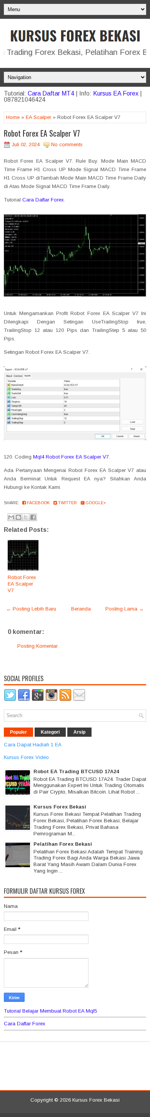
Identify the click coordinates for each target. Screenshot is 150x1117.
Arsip (79, 732)
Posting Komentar (37, 646)
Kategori (50, 732)
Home (13, 117)
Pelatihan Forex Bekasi (62, 844)
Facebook (38, 502)
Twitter (67, 502)
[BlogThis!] (18, 517)
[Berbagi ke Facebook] (33, 517)
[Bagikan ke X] (26, 517)
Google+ (95, 502)
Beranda (81, 609)
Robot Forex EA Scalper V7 (42, 133)
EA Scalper (38, 117)
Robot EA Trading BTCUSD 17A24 (76, 771)
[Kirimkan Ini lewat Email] (11, 517)
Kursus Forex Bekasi (59, 807)
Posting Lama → (124, 609)
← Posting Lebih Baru (31, 609)
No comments (67, 144)
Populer (18, 732)
